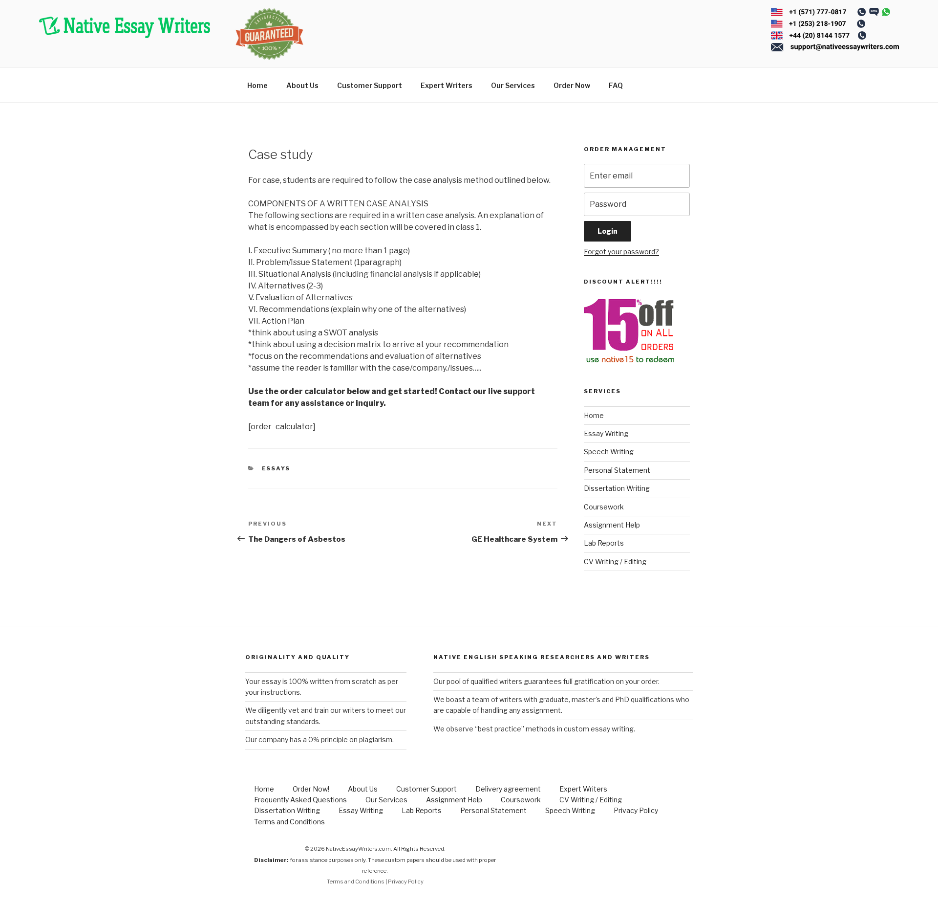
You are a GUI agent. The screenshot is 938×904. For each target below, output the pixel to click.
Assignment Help (612, 525)
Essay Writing (606, 433)
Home (257, 85)
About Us (302, 85)
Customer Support (369, 85)
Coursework (604, 507)
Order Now (572, 85)
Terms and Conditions (289, 821)
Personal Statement (617, 470)
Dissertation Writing (617, 488)
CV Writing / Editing (615, 561)
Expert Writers (446, 85)
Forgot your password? (621, 251)
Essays (276, 468)
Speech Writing (609, 451)
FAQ (616, 85)
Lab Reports (604, 543)
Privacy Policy (636, 810)
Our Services (513, 85)
